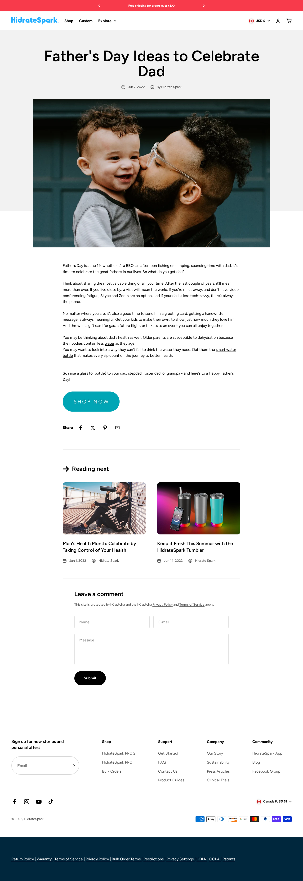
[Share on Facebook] (80, 427)
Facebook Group (266, 771)
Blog (256, 762)
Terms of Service (192, 605)
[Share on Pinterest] (105, 427)
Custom (86, 21)
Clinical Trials (218, 780)
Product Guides (171, 780)
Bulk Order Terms (127, 859)
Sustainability (218, 762)
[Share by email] (117, 427)
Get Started (168, 753)
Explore (104, 21)
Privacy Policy (162, 605)
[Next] (204, 5)
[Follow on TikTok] (51, 801)
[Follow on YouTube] (39, 801)
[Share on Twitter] (93, 427)
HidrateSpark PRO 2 (118, 753)
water (109, 343)
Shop (68, 21)
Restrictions (154, 859)
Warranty (45, 859)
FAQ (162, 762)
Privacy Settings (180, 859)
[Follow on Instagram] (26, 801)
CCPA (215, 859)
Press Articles (218, 771)
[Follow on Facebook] (14, 801)
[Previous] (99, 5)
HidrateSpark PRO (117, 762)
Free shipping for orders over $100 (151, 5)
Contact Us (167, 771)
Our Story (215, 753)
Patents (229, 859)
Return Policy (23, 859)
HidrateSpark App (267, 753)
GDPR (201, 859)
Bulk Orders (111, 771)
